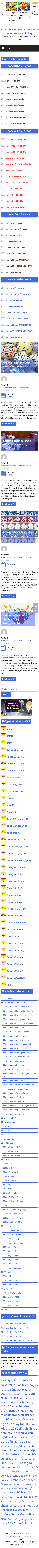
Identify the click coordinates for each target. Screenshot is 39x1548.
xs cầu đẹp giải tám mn (15, 1114)
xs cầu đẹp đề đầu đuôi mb (17, 1032)
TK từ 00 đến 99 (15, 929)
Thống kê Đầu (14, 895)
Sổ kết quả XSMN (15, 763)
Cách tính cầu (9, 1122)
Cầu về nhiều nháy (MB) (19, 860)
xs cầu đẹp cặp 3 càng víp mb (18, 1044)
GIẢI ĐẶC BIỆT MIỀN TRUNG (17, 294)
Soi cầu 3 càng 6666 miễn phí (19, 1475)
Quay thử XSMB (15, 957)
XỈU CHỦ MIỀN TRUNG (14, 288)
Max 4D (10, 805)
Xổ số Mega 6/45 (15, 784)
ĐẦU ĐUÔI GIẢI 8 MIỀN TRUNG (18, 325)
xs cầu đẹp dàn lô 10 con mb (18, 1040)
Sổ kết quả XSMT (15, 770)
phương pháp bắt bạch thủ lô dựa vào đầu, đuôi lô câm (17, 444)
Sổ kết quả (8, 1143)
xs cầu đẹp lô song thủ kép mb (19, 1011)
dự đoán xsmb (11, 1442)
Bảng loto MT (11, 1276)
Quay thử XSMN (15, 964)
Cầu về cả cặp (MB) (16, 853)
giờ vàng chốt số (13, 1463)
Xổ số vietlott (14, 777)
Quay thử (7, 1288)
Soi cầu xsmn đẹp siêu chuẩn (16, 1069)
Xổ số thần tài (14, 832)
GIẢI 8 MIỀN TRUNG (13, 300)
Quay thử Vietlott (16, 978)
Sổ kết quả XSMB (15, 756)
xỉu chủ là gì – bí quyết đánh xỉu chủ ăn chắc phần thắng (16, 366)
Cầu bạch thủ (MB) (16, 839)
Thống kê (11, 812)
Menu (7, 48)
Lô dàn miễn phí (21, 1467)
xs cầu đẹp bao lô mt (14, 1101)
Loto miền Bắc (14, 936)
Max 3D (10, 798)
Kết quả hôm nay (15, 750)
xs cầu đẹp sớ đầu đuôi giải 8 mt (19, 1105)
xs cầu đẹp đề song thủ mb (17, 1057)
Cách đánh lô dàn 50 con (25, 1398)
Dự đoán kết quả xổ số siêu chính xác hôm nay (19, 1428)
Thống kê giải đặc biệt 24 (16, 1509)
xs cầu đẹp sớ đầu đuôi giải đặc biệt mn (20, 1075)
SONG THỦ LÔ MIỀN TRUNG (16, 319)
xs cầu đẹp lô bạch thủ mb (17, 1007)
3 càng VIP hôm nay (14, 1380)
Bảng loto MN (11, 1280)
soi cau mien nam (6, 1472)
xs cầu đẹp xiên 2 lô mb (15, 1036)
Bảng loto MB (11, 1284)
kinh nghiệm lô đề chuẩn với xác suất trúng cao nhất (14, 619)
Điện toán (7, 1189)
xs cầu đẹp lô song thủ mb (17, 1052)
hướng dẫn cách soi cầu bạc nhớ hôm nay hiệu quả (17, 536)
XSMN (10, 736)
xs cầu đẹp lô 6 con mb (15, 1048)
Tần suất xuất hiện (16, 922)
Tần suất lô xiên (23, 1523)
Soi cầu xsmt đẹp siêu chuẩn (16, 1089)
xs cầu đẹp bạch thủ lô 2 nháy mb (20, 1023)
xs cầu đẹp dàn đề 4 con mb (17, 1019)
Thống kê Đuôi (14, 902)
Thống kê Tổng (14, 915)
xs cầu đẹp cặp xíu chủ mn (17, 1109)
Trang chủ (7, 998)
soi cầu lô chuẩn (14, 1497)
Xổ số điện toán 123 (17, 825)
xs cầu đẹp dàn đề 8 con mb (15, 1328)
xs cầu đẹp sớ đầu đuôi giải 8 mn (19, 1084)
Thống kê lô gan (15, 874)
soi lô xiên (18, 1501)
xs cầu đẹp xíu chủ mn (15, 1080)
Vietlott (6, 1159)
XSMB (9, 729)
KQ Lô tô (7, 1272)
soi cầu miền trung (8, 1501)
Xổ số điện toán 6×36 (14, 1201)
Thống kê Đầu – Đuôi (17, 908)
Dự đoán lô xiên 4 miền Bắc (17, 1437)
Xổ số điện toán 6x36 (17, 819)
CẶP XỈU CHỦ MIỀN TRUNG (16, 313)
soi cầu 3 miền (13, 1484)
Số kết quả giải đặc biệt (24, 1505)
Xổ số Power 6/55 (15, 791)
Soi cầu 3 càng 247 (23, 1471)
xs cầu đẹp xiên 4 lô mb (15, 1065)
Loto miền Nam (15, 943)
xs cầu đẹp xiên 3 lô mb (15, 1027)
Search (6, 694)
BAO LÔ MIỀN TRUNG (14, 306)
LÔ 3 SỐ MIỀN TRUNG (14, 337)
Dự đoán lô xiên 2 (24, 1433)
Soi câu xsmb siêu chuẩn (14, 1002)
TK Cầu (6, 1205)
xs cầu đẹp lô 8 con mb (15, 1015)
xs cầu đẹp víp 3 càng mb (16, 1061)
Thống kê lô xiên (15, 881)
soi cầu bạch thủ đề (12, 1488)
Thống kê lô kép (15, 888)
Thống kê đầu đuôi (16, 867)
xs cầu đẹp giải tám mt (15, 1097)
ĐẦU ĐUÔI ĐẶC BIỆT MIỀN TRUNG (19, 331)
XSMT (9, 743)
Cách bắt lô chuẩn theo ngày (18, 1394)
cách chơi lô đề (10, 1118)
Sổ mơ (10, 984)
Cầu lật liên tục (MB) (17, 846)
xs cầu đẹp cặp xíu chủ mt (16, 1093)
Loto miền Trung (15, 950)
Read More (7, 423)
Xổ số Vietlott (11, 1180)
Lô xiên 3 (32, 1467)
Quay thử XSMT (15, 971)
